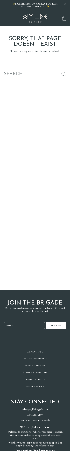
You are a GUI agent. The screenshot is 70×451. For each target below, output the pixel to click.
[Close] (64, 4)
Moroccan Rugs (35, 365)
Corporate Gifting (35, 372)
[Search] (64, 74)
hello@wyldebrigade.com (35, 409)
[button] (5, 18)
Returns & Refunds (35, 358)
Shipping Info (35, 351)
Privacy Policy (35, 386)
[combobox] (35, 74)
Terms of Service (35, 379)
